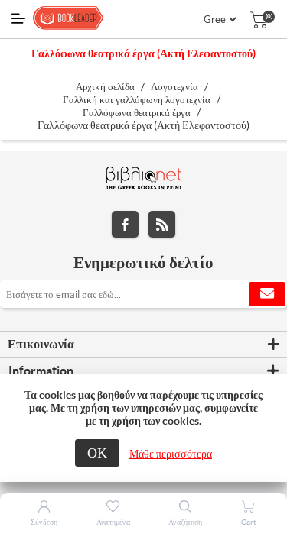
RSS (161, 224)
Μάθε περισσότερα (170, 454)
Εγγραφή (267, 294)
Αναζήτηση (185, 522)
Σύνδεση (44, 522)
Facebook (125, 224)
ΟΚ (97, 453)
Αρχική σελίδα (105, 86)
